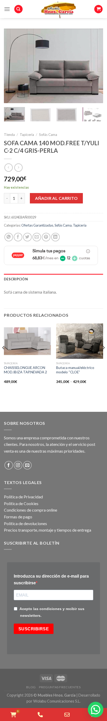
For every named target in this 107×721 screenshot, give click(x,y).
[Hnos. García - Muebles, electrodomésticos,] (58, 9)
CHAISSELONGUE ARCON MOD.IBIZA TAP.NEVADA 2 (25, 370)
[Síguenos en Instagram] (18, 465)
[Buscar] (18, 9)
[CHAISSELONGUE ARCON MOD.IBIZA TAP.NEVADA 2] (27, 341)
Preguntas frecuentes (60, 687)
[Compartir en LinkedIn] (55, 237)
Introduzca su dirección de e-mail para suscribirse (51, 579)
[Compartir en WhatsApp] (8, 237)
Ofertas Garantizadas (37, 225)
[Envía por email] (36, 237)
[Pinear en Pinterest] (46, 237)
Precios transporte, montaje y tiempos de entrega (47, 529)
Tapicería (27, 135)
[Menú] (7, 9)
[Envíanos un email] (27, 465)
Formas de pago (18, 516)
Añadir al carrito (56, 198)
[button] (95, 709)
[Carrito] (98, 9)
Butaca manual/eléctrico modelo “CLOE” (75, 370)
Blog (31, 687)
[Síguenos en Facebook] (8, 465)
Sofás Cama (48, 135)
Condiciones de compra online (30, 509)
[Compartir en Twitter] (27, 237)
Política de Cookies (21, 503)
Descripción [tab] (16, 279)
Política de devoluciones (25, 523)
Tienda (9, 135)
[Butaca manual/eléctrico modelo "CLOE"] (79, 341)
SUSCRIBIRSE (33, 629)
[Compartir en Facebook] (18, 237)
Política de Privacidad (23, 496)
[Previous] (12, 65)
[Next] (94, 65)
